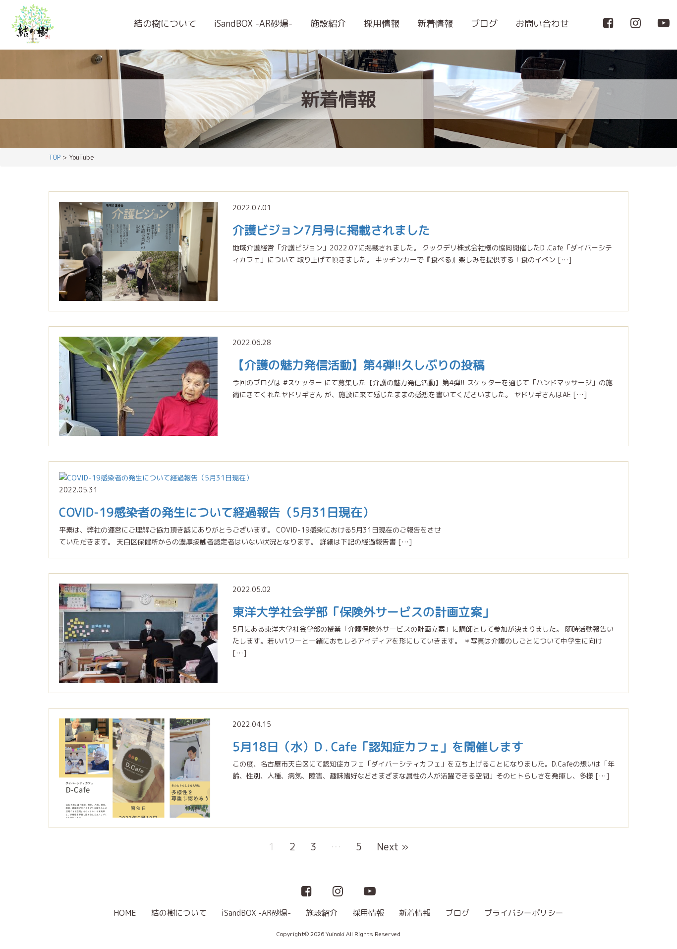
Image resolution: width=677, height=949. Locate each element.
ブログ (484, 23)
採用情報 (381, 23)
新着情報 (435, 23)
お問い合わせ (542, 23)
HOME (124, 912)
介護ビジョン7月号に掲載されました (331, 230)
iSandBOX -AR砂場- (253, 23)
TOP (54, 157)
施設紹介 (328, 23)
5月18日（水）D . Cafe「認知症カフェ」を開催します (377, 746)
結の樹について (165, 23)
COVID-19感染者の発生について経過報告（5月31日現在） (216, 512)
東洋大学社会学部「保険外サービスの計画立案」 (363, 611)
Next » (392, 846)
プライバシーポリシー (524, 912)
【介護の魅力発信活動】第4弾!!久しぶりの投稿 (358, 364)
